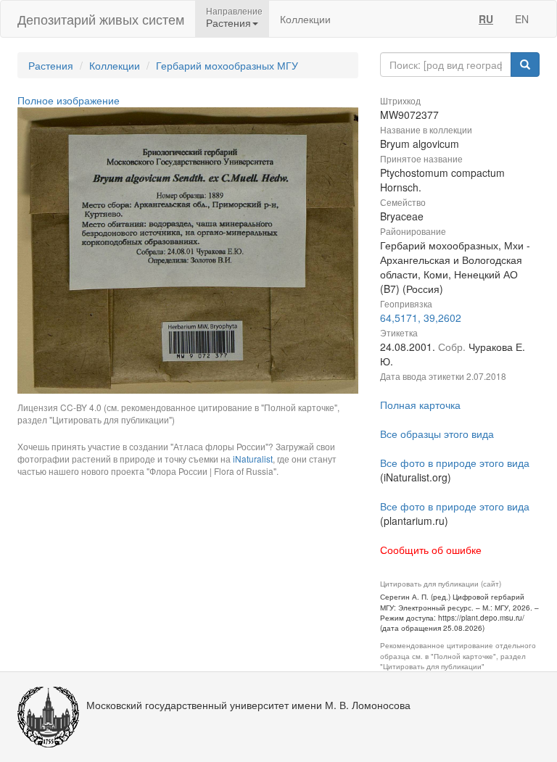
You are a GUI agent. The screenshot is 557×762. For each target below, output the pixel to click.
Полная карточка (420, 404)
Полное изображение (68, 100)
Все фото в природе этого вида (454, 462)
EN (522, 19)
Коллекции (305, 19)
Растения (50, 65)
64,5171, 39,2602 (420, 317)
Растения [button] (228, 22)
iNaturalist (253, 458)
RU (486, 19)
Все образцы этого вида (437, 433)
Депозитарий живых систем (100, 18)
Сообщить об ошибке (431, 549)
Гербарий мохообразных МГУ (227, 65)
